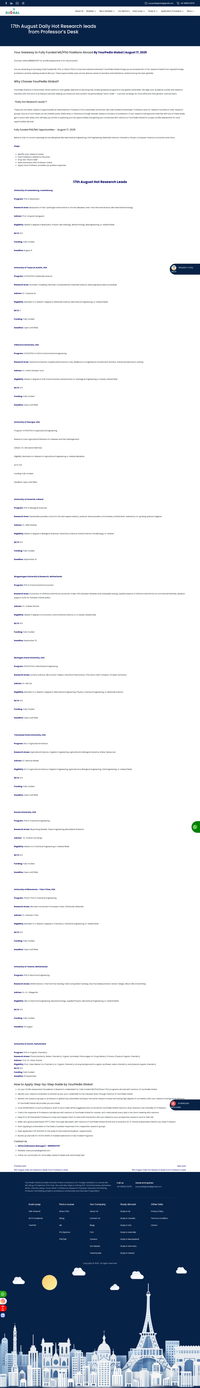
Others (154, 1225)
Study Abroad (128, 1204)
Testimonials (95, 1253)
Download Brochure (180, 1105)
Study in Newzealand (129, 1239)
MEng (61, 1218)
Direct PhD (64, 1211)
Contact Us (95, 1218)
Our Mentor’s (124, 11)
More (189, 11)
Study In (151, 11)
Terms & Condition (159, 1218)
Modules (90, 11)
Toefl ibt (32, 1225)
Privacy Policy (157, 1211)
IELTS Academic (36, 1218)
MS (60, 1225)
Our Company (98, 1204)
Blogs (92, 1225)
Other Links (157, 1204)
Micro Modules (105, 11)
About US (79, 11)
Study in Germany (128, 1246)
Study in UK (125, 1211)
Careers (93, 1239)
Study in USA (125, 1225)
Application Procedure (171, 11)
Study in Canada (127, 1218)
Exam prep (138, 11)
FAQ (92, 1232)
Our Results (95, 1246)
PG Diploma (64, 1232)
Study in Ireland (127, 1253)
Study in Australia (128, 1232)
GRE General (34, 1211)
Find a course (66, 1204)
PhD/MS (63, 1239)
